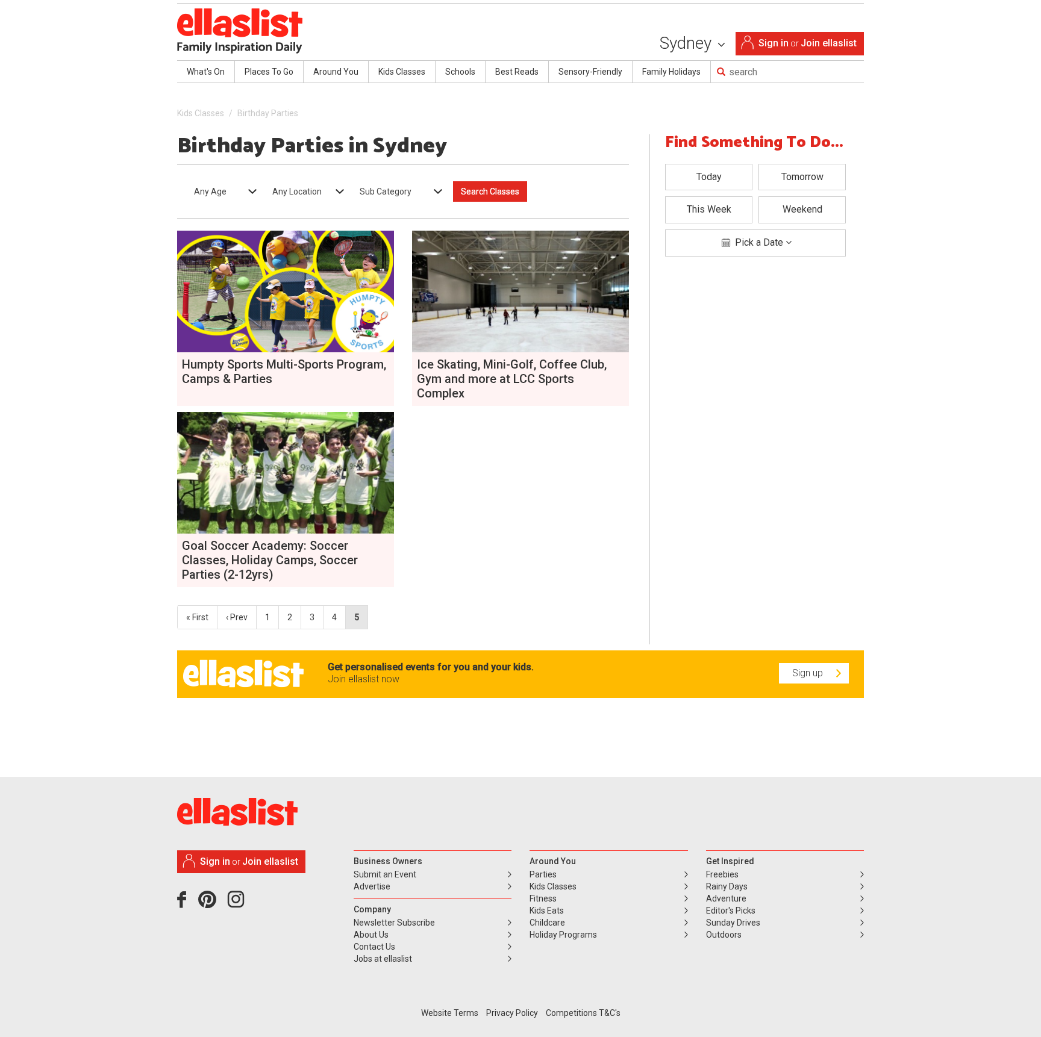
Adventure (726, 898)
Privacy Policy (512, 1013)
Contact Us (374, 946)
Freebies (722, 874)
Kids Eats (547, 910)
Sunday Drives (733, 922)
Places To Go (269, 71)
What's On (206, 71)
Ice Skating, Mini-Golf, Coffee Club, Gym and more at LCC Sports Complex (512, 378)
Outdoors (724, 934)
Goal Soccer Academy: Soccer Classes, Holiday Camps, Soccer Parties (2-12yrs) (270, 560)
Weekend (802, 209)
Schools (460, 71)
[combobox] (221, 191)
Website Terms (449, 1013)
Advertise (372, 886)
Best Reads (517, 71)
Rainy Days (727, 886)
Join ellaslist (829, 43)
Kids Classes (401, 71)
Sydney (688, 43)
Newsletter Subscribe (394, 922)
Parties (543, 874)
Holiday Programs (563, 934)
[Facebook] (184, 904)
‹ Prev (237, 617)
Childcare (547, 922)
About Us (371, 934)
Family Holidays (671, 71)
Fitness (543, 898)
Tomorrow (802, 176)
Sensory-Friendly (590, 71)
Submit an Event (385, 874)
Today (709, 176)
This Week (709, 209)
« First (197, 617)
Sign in (773, 43)
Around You (335, 71)
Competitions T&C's (583, 1013)
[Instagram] (238, 904)
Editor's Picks (730, 910)
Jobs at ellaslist (383, 959)
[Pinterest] (211, 904)
